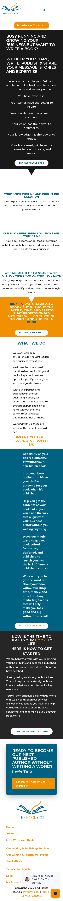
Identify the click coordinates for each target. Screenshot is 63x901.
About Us (12, 833)
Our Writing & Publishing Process (27, 854)
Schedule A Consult (29, 25)
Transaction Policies (19, 869)
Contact (37, 896)
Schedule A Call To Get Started (30, 783)
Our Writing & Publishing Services (27, 848)
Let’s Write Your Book (20, 840)
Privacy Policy (31, 892)
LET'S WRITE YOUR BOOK (31, 163)
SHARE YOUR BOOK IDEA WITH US (31, 731)
